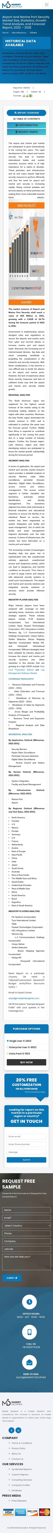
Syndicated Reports (22, 1469)
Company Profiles (21, 1485)
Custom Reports (20, 1474)
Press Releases (19, 1500)
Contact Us (17, 1459)
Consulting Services (22, 1479)
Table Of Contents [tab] (26, 118)
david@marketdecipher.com (24, 998)
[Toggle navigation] (47, 5)
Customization (27, 125)
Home (5, 32)
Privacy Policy (18, 1448)
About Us (16, 1453)
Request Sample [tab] (27, 131)
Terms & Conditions (22, 1443)
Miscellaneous (19, 32)
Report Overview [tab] (26, 112)
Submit (11, 1277)
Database (17, 1490)
